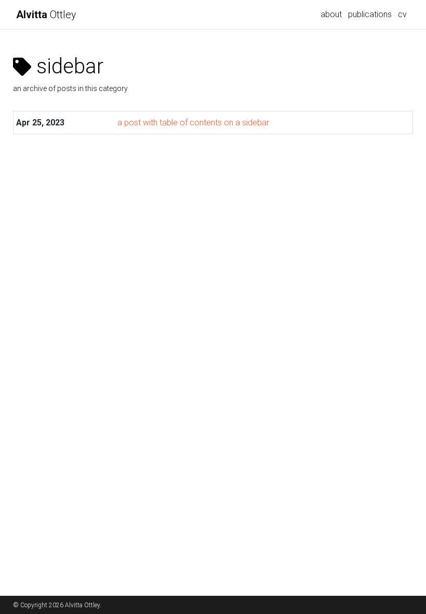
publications (370, 14)
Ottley (46, 14)
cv (402, 14)
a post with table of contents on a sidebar (193, 122)
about (331, 14)
